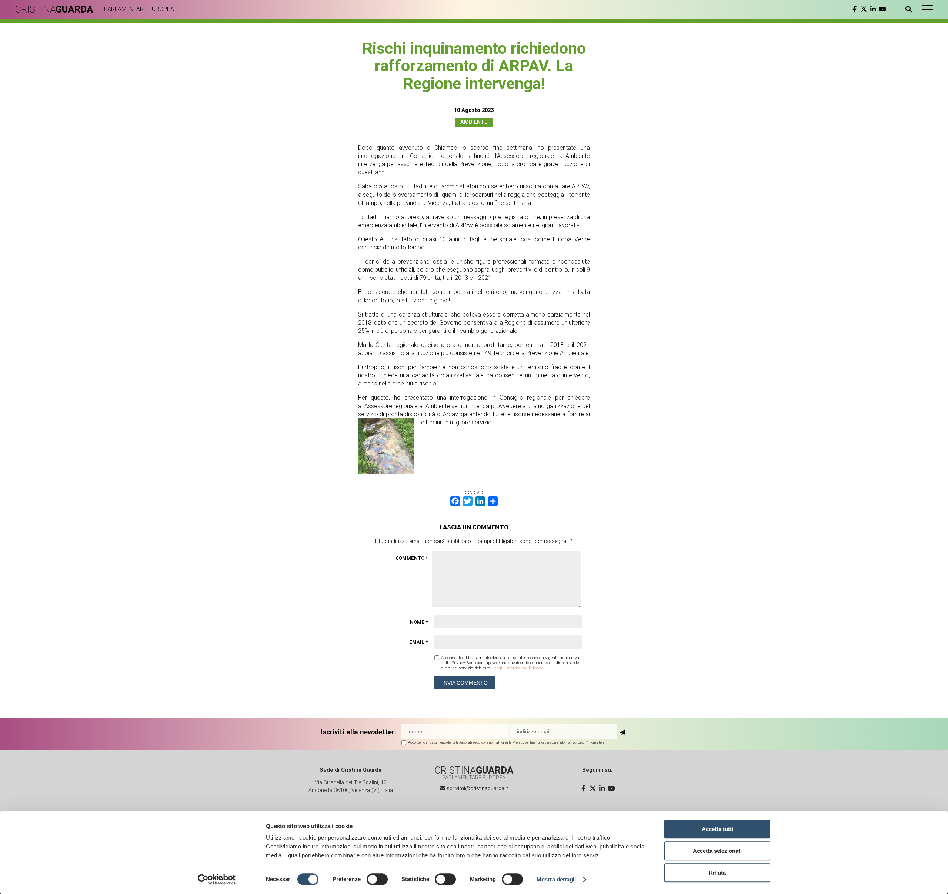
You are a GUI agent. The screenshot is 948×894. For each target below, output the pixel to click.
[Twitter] (467, 501)
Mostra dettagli (556, 879)
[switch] (377, 879)
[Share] (493, 501)
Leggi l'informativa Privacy (517, 667)
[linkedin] (873, 9)
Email (418, 642)
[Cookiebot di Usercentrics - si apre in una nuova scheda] (216, 879)
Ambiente (474, 122)
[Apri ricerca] (910, 9)
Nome (419, 622)
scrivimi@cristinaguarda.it (477, 788)
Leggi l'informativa (591, 742)
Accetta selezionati (717, 851)
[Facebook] (455, 501)
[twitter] (863, 9)
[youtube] (882, 9)
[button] (927, 9)
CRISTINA (54, 9)
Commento (411, 558)
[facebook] (854, 9)
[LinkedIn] (480, 501)
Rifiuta (717, 873)
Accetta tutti (717, 829)
